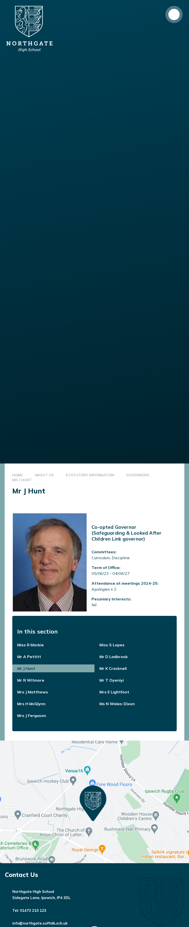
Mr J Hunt (22, 480)
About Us (44, 475)
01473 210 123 (33, 910)
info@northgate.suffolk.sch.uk (39, 923)
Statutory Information (90, 475)
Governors (137, 475)
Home (17, 475)
